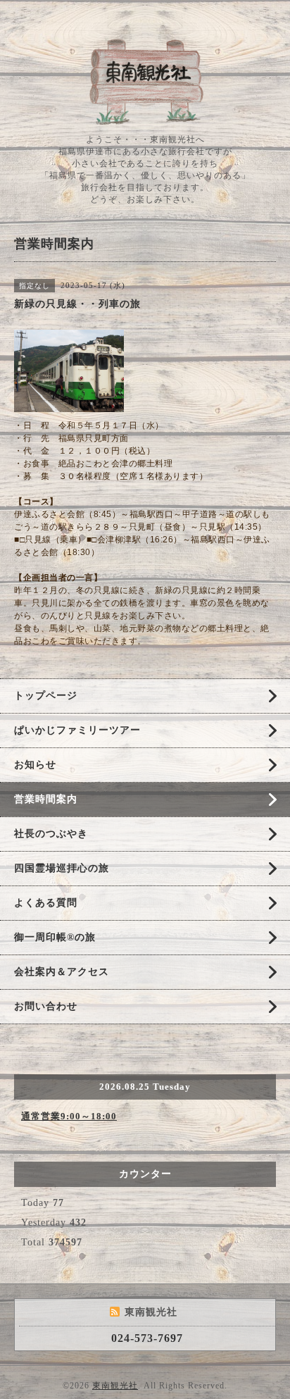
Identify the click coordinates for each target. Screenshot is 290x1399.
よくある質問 (45, 902)
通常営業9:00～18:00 (69, 1116)
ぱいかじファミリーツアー (77, 730)
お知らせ (35, 764)
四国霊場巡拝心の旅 (61, 868)
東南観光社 (115, 1386)
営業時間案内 (45, 799)
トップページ (45, 695)
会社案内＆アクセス (61, 971)
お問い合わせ (45, 1006)
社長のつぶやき (51, 833)
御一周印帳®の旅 (55, 937)
